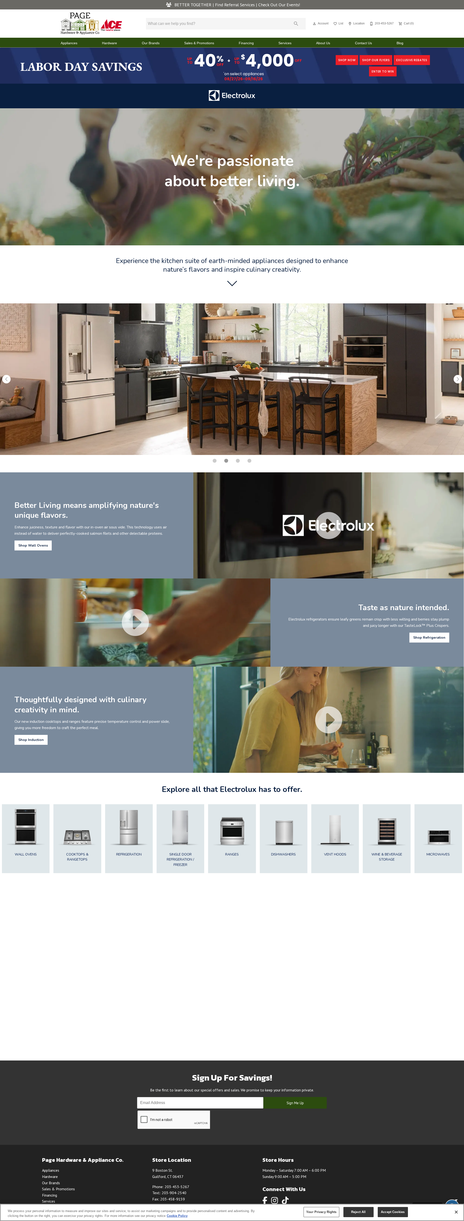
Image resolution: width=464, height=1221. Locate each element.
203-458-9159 (172, 1199)
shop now (346, 60)
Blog (400, 43)
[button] (314, 24)
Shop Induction (31, 739)
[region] (232, 1212)
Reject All (358, 1212)
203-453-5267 (177, 1186)
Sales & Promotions (199, 43)
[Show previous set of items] (6, 379)
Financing (246, 43)
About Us (323, 43)
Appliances (69, 43)
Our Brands (151, 43)
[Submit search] (296, 23)
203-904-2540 (174, 1192)
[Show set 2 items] (238, 461)
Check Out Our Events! (279, 4)
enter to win (383, 71)
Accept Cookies (393, 1212)
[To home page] (91, 23)
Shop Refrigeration (429, 637)
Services (284, 43)
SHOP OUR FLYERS (376, 60)
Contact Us (363, 43)
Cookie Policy (177, 1216)
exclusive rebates (411, 60)
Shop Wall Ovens (33, 545)
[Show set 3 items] (249, 461)
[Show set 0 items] (215, 461)
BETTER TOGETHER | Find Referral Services (214, 4)
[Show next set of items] (457, 379)
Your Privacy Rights (321, 1212)
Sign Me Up (295, 1103)
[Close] (456, 1212)
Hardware (109, 43)
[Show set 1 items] (226, 461)
